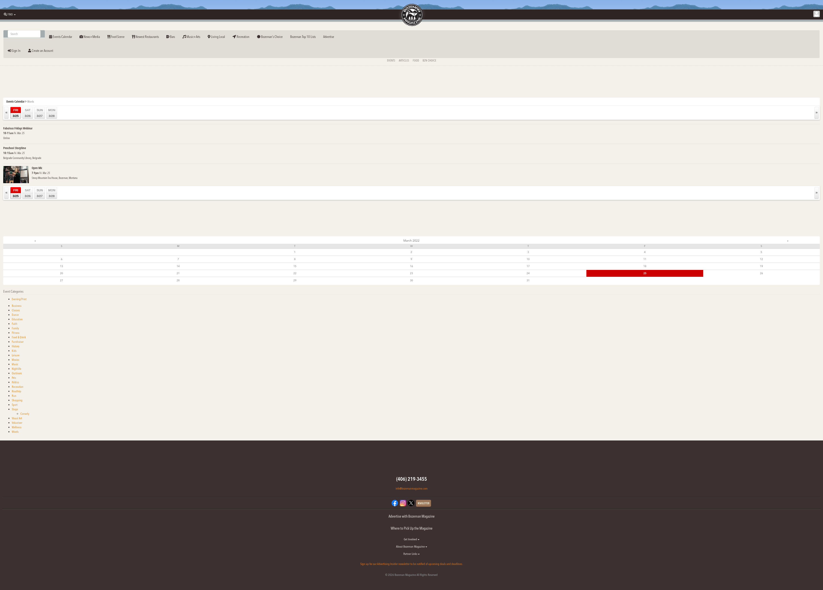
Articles (404, 60)
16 (411, 266)
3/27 (40, 113)
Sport (15, 405)
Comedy (24, 414)
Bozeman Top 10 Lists (303, 36)
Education (17, 319)
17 (528, 266)
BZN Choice (429, 60)
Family (15, 328)
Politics (15, 382)
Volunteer (17, 423)
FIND (10, 14)
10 (528, 259)
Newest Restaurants (147, 36)
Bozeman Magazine (411, 15)
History (15, 346)
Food (416, 60)
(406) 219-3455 (411, 479)
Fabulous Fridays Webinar (17, 128)
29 (294, 280)
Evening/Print (19, 299)
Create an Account (42, 50)
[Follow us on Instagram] (403, 503)
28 (178, 280)
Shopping (17, 400)
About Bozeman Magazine (410, 546)
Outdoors (17, 373)
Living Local (217, 36)
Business (16, 306)
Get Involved (411, 539)
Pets (14, 378)
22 (294, 273)
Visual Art (17, 418)
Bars (172, 36)
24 (528, 273)
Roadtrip (16, 391)
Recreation (242, 36)
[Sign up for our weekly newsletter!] (423, 503)
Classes (16, 310)
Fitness (16, 333)
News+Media (91, 36)
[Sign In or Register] (816, 14)
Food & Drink (19, 337)
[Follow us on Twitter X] (411, 503)
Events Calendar (62, 36)
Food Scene (117, 36)
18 (644, 266)
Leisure (16, 355)
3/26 (28, 113)
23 (411, 273)
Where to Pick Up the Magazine (412, 528)
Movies (15, 360)
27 (61, 280)
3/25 (16, 113)
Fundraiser (18, 342)
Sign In (16, 50)
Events (391, 60)
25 (644, 273)
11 (644, 259)
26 (761, 273)
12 (761, 259)
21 (178, 273)
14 (178, 266)
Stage (15, 409)
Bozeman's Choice (271, 36)
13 (61, 266)
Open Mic (37, 168)
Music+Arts (193, 36)
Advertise (328, 36)
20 (61, 273)
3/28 (51, 113)
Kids (14, 351)
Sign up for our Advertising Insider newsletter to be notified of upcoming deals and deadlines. (411, 564)
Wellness (16, 427)
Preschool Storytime (14, 148)
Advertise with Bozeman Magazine (412, 516)
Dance (15, 315)
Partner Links (410, 554)
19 (761, 266)
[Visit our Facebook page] (395, 503)
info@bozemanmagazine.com (412, 488)
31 (528, 280)
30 (411, 280)
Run (14, 396)
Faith (14, 324)
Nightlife (16, 369)
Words (15, 432)
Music (15, 364)
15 (294, 266)
